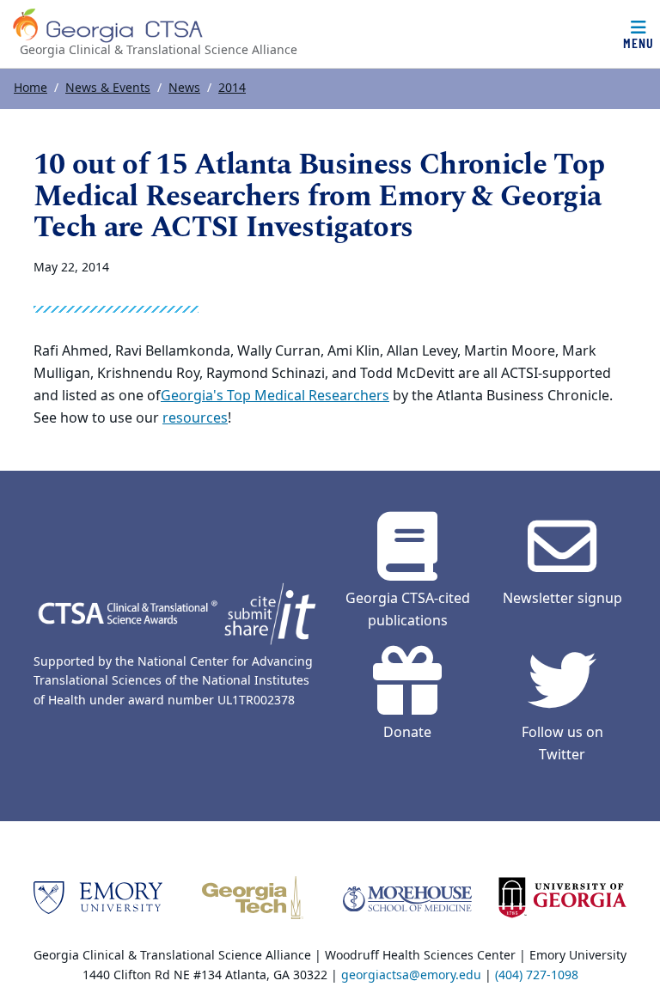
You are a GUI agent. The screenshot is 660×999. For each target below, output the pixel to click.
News (184, 88)
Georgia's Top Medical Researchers (275, 396)
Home (30, 88)
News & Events (107, 88)
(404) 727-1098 (536, 975)
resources (195, 418)
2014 (232, 88)
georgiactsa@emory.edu (411, 975)
